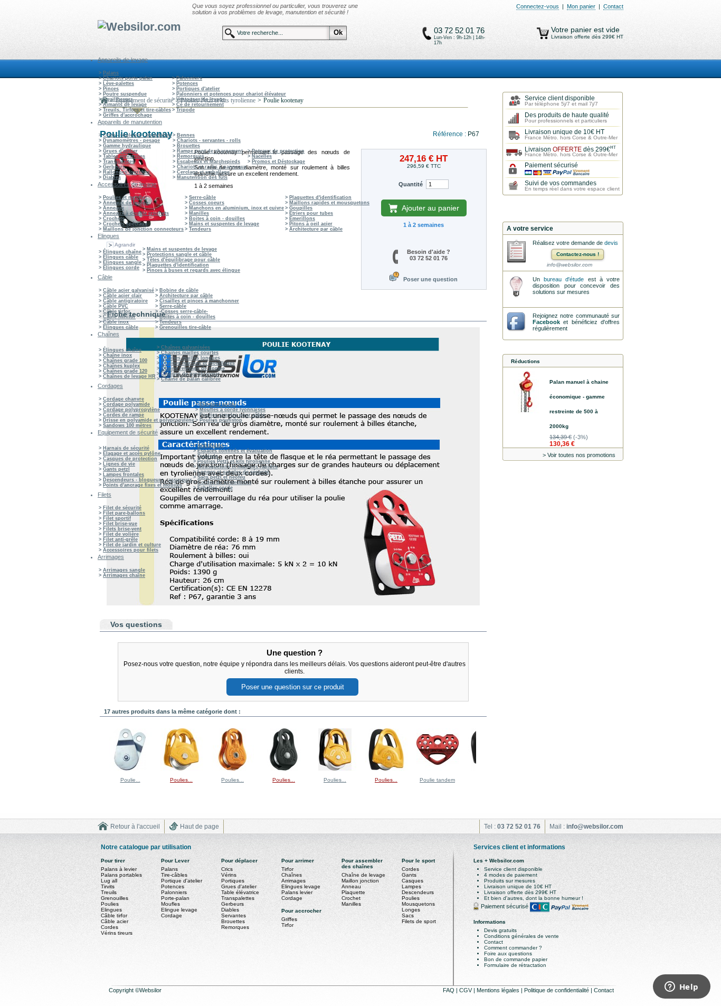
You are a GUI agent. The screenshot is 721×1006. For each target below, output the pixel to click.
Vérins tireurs (116, 933)
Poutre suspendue (125, 94)
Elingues (111, 910)
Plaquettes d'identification (320, 197)
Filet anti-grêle (120, 539)
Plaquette (353, 892)
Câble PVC (115, 306)
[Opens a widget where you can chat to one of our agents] (681, 987)
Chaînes (291, 875)
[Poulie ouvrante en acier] (130, 769)
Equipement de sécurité (144, 100)
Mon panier (581, 6)
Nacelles (262, 156)
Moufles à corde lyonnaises (232, 409)
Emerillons (302, 218)
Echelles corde (215, 487)
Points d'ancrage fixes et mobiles (142, 485)
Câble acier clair (122, 295)
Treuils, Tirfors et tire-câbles (137, 109)
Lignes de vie (119, 464)
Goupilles (300, 208)
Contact (613, 6)
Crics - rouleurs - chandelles (137, 135)
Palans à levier (119, 869)
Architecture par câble (316, 229)
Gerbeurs (114, 166)
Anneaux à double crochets (136, 213)
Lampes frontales (123, 474)
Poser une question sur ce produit (292, 687)
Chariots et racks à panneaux (211, 166)
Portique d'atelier (181, 881)
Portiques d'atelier (198, 88)
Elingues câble (120, 257)
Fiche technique (136, 314)
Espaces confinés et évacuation (234, 450)
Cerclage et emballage (203, 172)
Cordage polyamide (126, 404)
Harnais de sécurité (126, 448)
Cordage (171, 915)
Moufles (170, 904)
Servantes (233, 915)
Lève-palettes (118, 83)
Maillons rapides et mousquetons (329, 202)
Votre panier (572, 29)
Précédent (102, 749)
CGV (466, 990)
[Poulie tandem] (437, 769)
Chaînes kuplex (121, 365)
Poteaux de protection (278, 151)
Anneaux (113, 208)
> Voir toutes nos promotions (579, 455)
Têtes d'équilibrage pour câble (183, 259)
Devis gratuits (500, 930)
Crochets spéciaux (125, 223)
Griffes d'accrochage (127, 115)
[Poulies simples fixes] (233, 769)
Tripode (185, 109)
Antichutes (210, 445)
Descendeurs (418, 892)
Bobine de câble (178, 290)
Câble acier (114, 921)
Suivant (478, 749)
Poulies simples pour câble (232, 414)
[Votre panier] (542, 33)
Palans (111, 72)
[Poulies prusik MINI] (386, 769)
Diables (112, 177)
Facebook (546, 322)
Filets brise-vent (122, 529)
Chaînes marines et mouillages (198, 363)
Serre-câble (202, 197)
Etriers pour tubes (311, 213)
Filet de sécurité (122, 507)
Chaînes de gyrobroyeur (190, 373)
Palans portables (121, 875)
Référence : (450, 134)
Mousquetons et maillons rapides (237, 466)
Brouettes (188, 145)
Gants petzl (116, 469)
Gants (409, 875)
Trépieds (207, 456)
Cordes (109, 927)
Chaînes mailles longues (190, 357)
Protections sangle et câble (179, 254)
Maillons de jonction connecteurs (143, 229)
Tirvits (108, 886)
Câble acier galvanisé (128, 290)
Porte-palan (175, 898)
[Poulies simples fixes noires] (284, 769)
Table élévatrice (240, 892)
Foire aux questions (508, 953)
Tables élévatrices (124, 156)
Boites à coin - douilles (217, 218)
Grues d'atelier (120, 151)
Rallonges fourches (126, 172)
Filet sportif (117, 518)
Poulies (110, 904)
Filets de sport (419, 921)
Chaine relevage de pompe (193, 368)
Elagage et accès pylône (131, 453)
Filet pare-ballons (124, 513)
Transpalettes (119, 161)
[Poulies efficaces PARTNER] (335, 769)
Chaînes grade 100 (125, 360)
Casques (412, 881)
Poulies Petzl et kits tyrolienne (233, 461)
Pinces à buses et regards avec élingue (193, 270)
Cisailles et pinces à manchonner (199, 300)
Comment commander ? (513, 948)
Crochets (114, 218)
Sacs (408, 915)
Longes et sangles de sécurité (233, 471)
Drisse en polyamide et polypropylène (148, 420)
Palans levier (296, 892)
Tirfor (287, 869)
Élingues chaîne (122, 251)
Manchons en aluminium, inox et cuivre (236, 208)
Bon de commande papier (515, 959)
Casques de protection (130, 458)
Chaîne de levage (363, 875)
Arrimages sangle (124, 570)
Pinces (111, 88)
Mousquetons (418, 904)
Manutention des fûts (202, 177)
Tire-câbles (174, 875)
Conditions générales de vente (521, 936)
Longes (411, 910)
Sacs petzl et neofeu (221, 477)
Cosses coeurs (206, 202)
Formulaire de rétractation (515, 965)
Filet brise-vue (120, 523)
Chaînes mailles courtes (190, 352)
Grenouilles (114, 898)
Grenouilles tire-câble (185, 327)
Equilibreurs (118, 99)
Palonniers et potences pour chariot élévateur (231, 94)
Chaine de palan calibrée (191, 379)
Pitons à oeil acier (311, 223)
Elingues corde (121, 267)
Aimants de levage (125, 104)
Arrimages (293, 881)
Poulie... (130, 780)
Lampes (411, 886)
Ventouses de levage (200, 99)
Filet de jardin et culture (132, 544)
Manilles (199, 213)
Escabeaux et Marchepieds (208, 161)
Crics (227, 869)
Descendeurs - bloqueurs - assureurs (147, 479)
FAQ (449, 990)
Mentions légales (499, 990)
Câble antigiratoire (125, 300)
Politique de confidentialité (557, 990)
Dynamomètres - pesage (131, 140)
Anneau (351, 886)
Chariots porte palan (128, 78)
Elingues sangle (122, 262)
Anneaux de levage (125, 202)
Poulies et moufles (125, 197)
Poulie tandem (437, 780)
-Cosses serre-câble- (183, 311)
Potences (187, 83)
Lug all (109, 881)
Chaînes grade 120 (125, 371)
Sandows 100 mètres (127, 425)
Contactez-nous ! (577, 254)
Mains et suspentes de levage (224, 223)
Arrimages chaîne (124, 575)
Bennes (186, 135)
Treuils (109, 892)
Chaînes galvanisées (185, 347)
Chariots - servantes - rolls (209, 140)
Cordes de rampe (123, 414)
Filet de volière (121, 534)
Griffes (289, 919)
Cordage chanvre (123, 399)
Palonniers (189, 78)
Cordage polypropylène (131, 409)
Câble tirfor (116, 311)
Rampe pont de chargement (210, 151)
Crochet (350, 898)
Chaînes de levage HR (129, 376)
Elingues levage (300, 886)
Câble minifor (119, 316)
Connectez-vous (537, 6)
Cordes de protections (224, 482)
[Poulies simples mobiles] (181, 769)
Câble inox (116, 322)
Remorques (190, 156)
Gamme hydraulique (127, 145)
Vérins (228, 875)
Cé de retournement (200, 104)
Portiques (232, 881)
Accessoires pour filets (130, 550)
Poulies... (181, 780)
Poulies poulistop (221, 420)
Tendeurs (200, 229)
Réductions (525, 361)
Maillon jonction (360, 881)
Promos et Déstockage (278, 161)
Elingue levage (179, 910)
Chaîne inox (117, 355)
